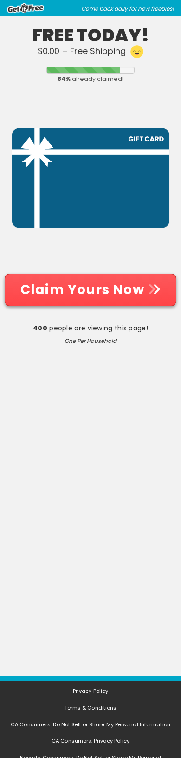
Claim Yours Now (84, 290)
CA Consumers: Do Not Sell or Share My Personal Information (90, 724)
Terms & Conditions (91, 707)
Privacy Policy (90, 691)
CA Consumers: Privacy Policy (90, 741)
